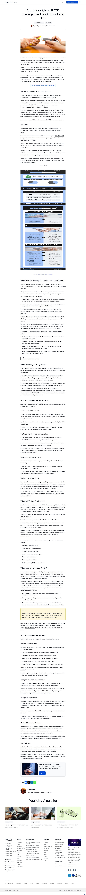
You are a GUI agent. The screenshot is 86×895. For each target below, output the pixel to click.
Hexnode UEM (8, 843)
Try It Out (42, 773)
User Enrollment (24, 505)
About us (46, 842)
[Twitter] (28, 782)
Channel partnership (59, 855)
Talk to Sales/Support (59, 842)
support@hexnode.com (33, 857)
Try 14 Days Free (72, 2)
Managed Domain (38, 726)
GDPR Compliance (48, 846)
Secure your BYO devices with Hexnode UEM (43, 85)
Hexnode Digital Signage (10, 851)
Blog (45, 852)
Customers (19, 846)
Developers (19, 860)
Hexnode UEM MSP (9, 855)
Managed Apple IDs (39, 523)
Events (45, 856)
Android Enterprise (47, 311)
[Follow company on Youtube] (75, 869)
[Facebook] (26, 782)
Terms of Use (8, 890)
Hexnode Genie (8, 853)
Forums (18, 858)
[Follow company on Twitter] (71, 869)
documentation (27, 427)
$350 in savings (38, 105)
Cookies (18, 890)
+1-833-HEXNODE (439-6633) (33, 843)
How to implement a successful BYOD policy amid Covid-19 (16, 826)
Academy (19, 856)
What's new (19, 866)
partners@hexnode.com (34, 859)
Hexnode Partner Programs (58, 853)
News (45, 854)
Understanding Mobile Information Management (41, 826)
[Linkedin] (31, 782)
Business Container (30, 627)
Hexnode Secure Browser (8, 849)
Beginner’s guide (39, 22)
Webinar (19, 852)
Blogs (15, 2)
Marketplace (19, 862)
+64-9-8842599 (31, 849)
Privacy (13, 890)
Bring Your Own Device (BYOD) (33, 75)
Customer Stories (21, 848)
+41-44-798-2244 (32, 851)
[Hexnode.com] (8, 2)
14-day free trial (59, 422)
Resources (19, 850)
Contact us (46, 848)
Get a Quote (58, 848)
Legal (45, 860)
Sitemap (46, 850)
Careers (46, 858)
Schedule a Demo (59, 844)
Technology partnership (60, 857)
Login (60, 864)
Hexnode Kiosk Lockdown (8, 846)
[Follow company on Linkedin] (73, 869)
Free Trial (19, 864)
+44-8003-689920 (32, 845)
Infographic (48, 22)
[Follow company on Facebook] (68, 869)
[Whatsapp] (34, 782)
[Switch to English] (84, 894)
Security (46, 844)
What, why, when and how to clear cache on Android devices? (67, 826)
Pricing (18, 844)
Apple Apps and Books (49, 572)
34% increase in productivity (57, 114)
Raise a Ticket (58, 850)
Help (18, 854)
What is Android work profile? (30, 359)
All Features (19, 842)
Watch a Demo (58, 846)
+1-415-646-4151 (30, 855)
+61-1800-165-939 (32, 847)
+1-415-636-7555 (32, 853)
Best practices (9, 822)
